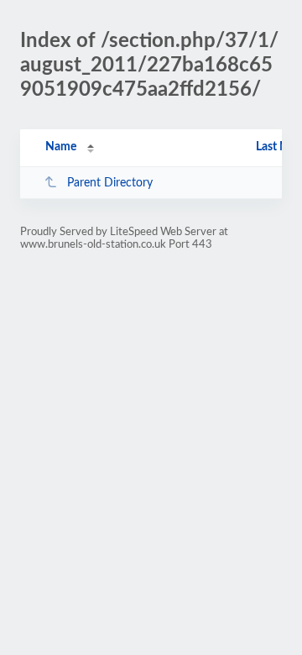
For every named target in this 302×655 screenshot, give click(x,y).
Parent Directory (110, 183)
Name (60, 147)
